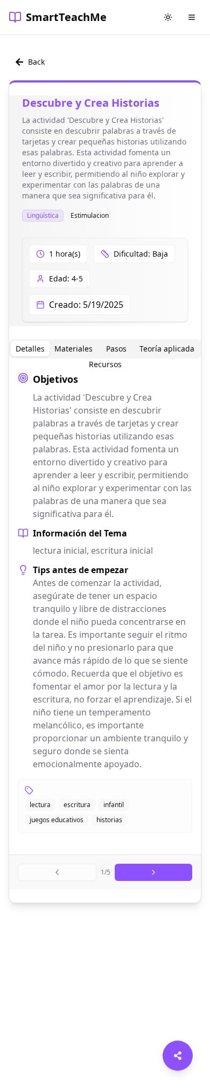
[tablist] (105, 349)
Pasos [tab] (116, 348)
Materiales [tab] (73, 348)
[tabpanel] (105, 602)
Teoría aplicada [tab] (166, 348)
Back (36, 62)
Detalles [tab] (30, 348)
